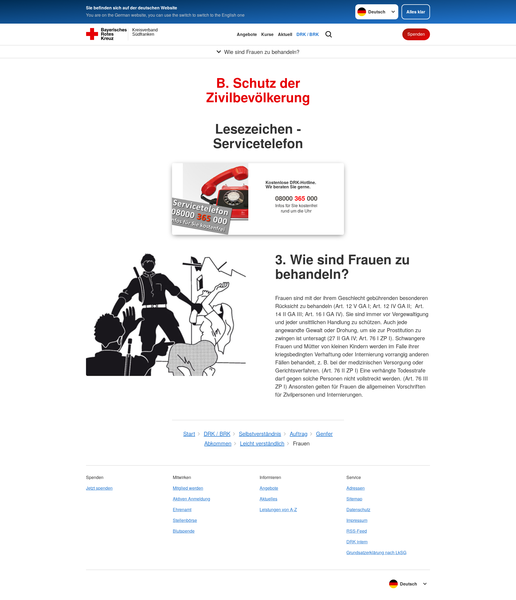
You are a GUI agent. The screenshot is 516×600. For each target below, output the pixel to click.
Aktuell (285, 34)
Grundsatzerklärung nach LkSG (376, 552)
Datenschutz (358, 509)
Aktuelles (268, 499)
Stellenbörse (185, 520)
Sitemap (354, 499)
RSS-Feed (356, 531)
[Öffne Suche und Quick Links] (328, 34)
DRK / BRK (307, 34)
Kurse (267, 34)
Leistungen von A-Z (278, 509)
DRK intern (357, 542)
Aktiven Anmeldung (191, 499)
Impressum (356, 520)
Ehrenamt (182, 509)
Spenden (416, 34)
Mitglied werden (188, 488)
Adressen (355, 488)
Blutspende (184, 531)
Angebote (247, 34)
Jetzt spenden (99, 488)
